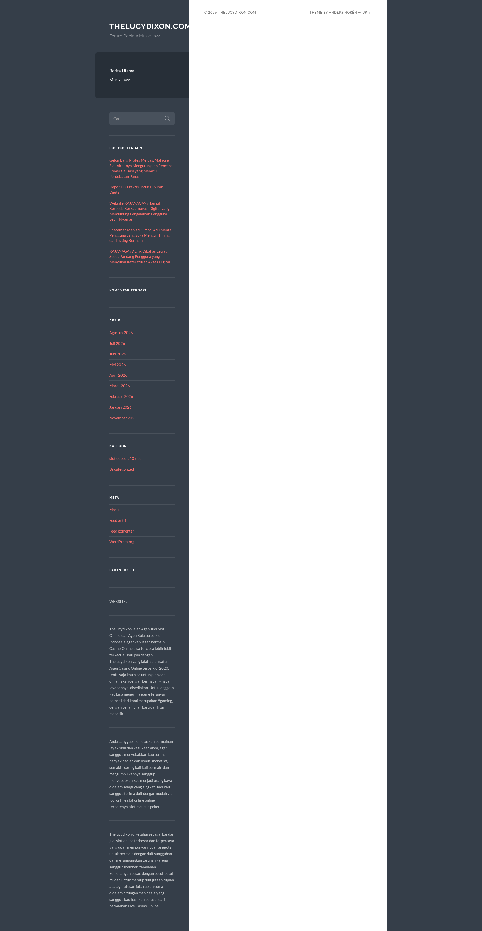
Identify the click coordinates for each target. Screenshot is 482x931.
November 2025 (123, 418)
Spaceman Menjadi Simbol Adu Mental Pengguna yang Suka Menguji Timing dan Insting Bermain (140, 235)
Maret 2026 (119, 385)
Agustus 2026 (121, 332)
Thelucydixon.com (150, 26)
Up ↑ (366, 12)
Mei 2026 (117, 364)
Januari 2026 (120, 407)
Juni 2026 (117, 354)
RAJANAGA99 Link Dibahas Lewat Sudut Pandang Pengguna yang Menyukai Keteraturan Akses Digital (139, 256)
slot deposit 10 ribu (125, 458)
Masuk (115, 509)
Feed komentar (121, 531)
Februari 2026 (121, 396)
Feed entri (117, 520)
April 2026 (118, 375)
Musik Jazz (119, 79)
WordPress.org (121, 541)
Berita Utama (121, 70)
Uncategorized (121, 469)
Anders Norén (343, 12)
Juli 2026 (117, 343)
